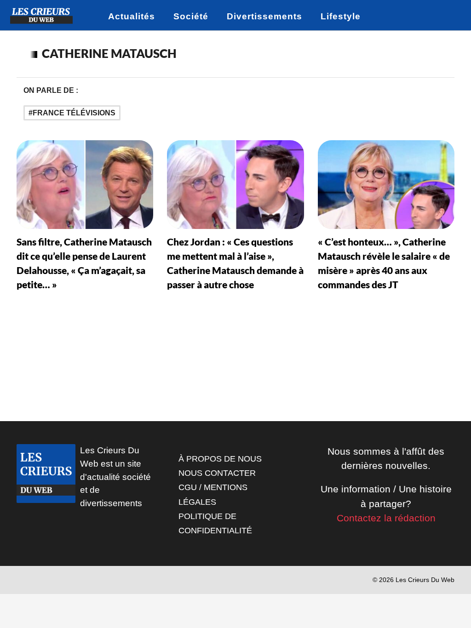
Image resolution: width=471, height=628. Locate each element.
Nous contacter (217, 473)
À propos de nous (220, 458)
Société (190, 16)
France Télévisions (74, 113)
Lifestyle (341, 16)
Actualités (131, 16)
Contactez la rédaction (386, 518)
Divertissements (264, 16)
